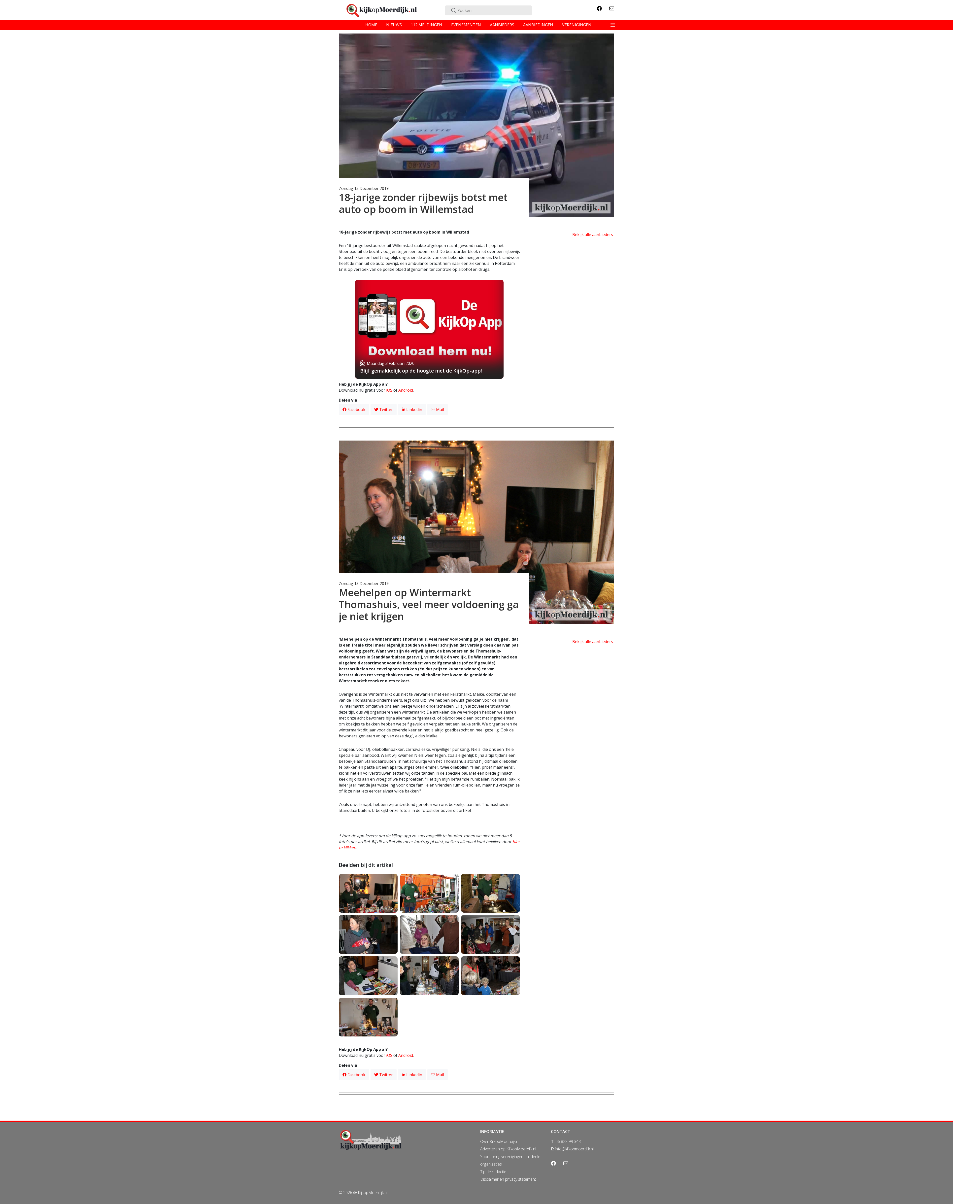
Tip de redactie (493, 1171)
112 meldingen (426, 25)
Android (405, 390)
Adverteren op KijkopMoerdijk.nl (508, 1149)
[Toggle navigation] (612, 25)
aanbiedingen (538, 25)
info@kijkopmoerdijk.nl (574, 1149)
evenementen (466, 25)
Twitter (385, 409)
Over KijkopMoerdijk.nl (499, 1141)
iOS (389, 390)
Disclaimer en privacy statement (508, 1179)
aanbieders (502, 25)
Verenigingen (576, 25)
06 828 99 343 (568, 1141)
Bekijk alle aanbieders (592, 234)
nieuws (394, 25)
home (371, 25)
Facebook (355, 409)
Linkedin (413, 409)
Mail (439, 409)
